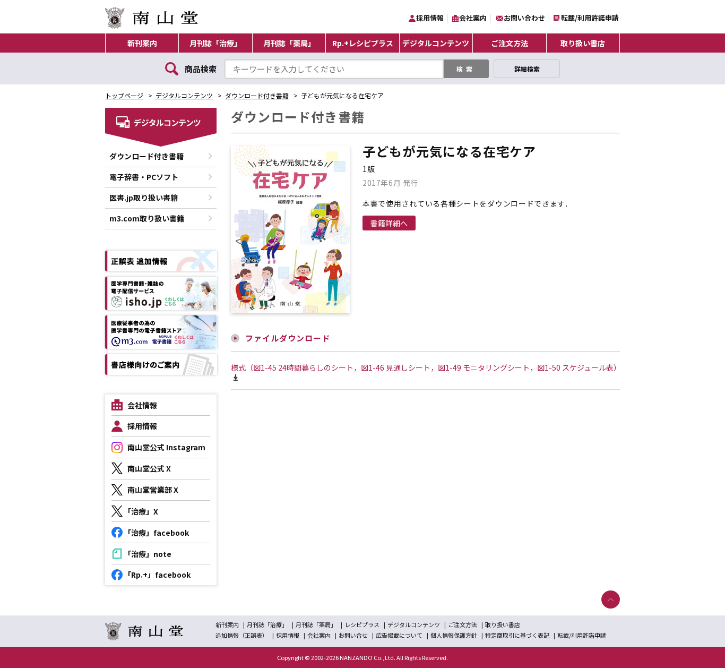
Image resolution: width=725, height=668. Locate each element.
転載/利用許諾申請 (590, 18)
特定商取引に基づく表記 (517, 635)
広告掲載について (399, 635)
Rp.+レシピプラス (362, 43)
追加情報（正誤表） (241, 635)
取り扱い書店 (582, 43)
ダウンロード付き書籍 (257, 95)
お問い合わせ (524, 18)
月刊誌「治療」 (215, 43)
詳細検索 (527, 68)
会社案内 (473, 18)
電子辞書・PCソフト (143, 177)
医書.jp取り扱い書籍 (143, 197)
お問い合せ (353, 635)
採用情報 (430, 18)
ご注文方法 (509, 43)
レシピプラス (361, 624)
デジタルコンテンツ (435, 43)
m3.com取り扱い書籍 (146, 218)
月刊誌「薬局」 (289, 43)
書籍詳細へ (389, 223)
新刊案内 (142, 43)
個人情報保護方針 (453, 635)
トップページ (124, 95)
